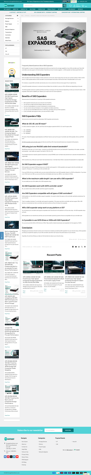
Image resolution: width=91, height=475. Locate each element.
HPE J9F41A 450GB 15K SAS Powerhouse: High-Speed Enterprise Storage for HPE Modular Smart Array (12, 200)
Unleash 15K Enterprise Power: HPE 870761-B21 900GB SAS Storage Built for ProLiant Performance (12, 331)
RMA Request (71, 9)
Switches (7, 37)
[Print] (79, 246)
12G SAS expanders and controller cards (31, 142)
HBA (6, 26)
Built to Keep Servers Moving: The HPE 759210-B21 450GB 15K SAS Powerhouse (12, 234)
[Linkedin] (14, 456)
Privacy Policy (51, 9)
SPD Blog (80, 9)
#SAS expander (37, 246)
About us (15, 9)
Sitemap (24, 464)
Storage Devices (9, 18)
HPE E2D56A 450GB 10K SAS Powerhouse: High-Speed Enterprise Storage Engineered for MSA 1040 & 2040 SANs (11, 98)
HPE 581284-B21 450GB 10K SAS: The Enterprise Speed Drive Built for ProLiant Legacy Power (12, 133)
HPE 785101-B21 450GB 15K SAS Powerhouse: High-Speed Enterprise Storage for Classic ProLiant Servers (12, 167)
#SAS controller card (27, 246)
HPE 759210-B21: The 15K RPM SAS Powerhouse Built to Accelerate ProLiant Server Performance (11, 266)
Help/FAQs (32, 9)
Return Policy (62, 9)
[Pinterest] (85, 246)
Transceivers (8, 32)
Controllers (8, 35)
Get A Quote (7, 9)
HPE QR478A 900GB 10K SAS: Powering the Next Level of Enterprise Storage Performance (12, 399)
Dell (6, 51)
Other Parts (8, 40)
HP (6, 48)
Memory (7, 21)
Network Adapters (10, 29)
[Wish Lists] (70, 6)
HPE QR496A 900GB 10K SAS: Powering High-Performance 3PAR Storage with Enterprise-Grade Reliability (11, 365)
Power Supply (8, 24)
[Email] (76, 246)
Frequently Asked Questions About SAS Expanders (37, 65)
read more (7, 115)
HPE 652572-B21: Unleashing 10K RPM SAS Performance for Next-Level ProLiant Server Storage (11, 299)
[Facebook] (73, 246)
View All (7, 54)
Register (78, 6)
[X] (82, 246)
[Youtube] (17, 456)
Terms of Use (41, 9)
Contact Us (24, 9)
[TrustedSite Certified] (73, 1)
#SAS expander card (46, 246)
